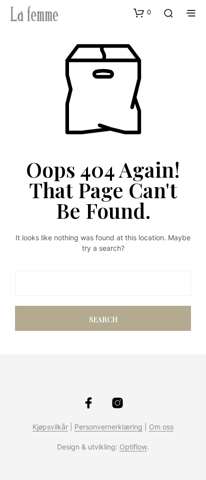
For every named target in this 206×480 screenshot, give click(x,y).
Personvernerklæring (108, 427)
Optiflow (133, 447)
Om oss (161, 427)
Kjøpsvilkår (50, 427)
